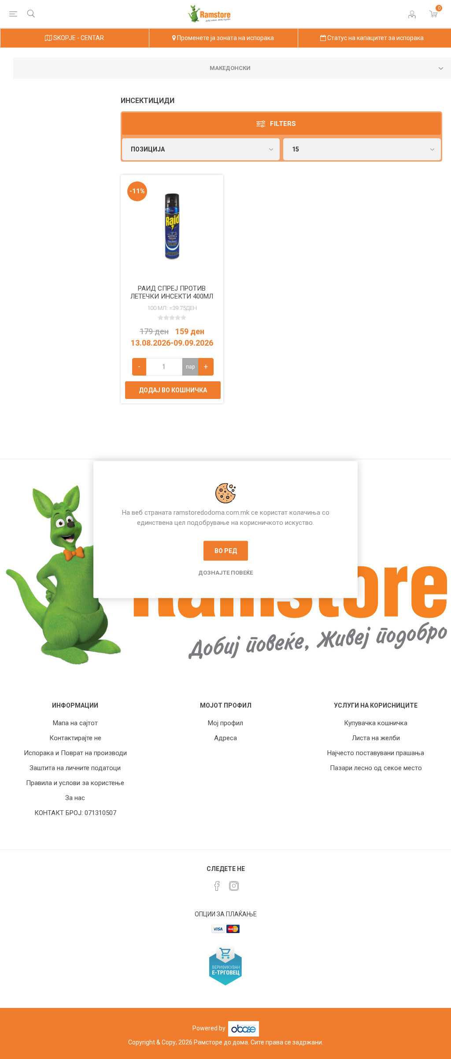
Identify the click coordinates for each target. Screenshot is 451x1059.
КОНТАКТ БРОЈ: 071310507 (75, 813)
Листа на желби (376, 738)
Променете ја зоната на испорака (225, 37)
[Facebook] (217, 886)
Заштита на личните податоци (75, 768)
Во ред (225, 550)
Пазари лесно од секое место (376, 768)
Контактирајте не (75, 738)
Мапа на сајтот (75, 723)
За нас (75, 798)
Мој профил (225, 723)
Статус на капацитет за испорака (375, 37)
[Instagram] (234, 886)
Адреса (225, 738)
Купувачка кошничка (375, 723)
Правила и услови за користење (75, 783)
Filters (283, 124)
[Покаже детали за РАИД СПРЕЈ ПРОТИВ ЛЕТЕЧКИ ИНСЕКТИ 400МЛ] (172, 226)
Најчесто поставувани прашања (375, 753)
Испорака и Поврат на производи (75, 753)
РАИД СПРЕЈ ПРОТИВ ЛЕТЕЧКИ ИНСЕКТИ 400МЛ (171, 292)
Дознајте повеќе (225, 572)
